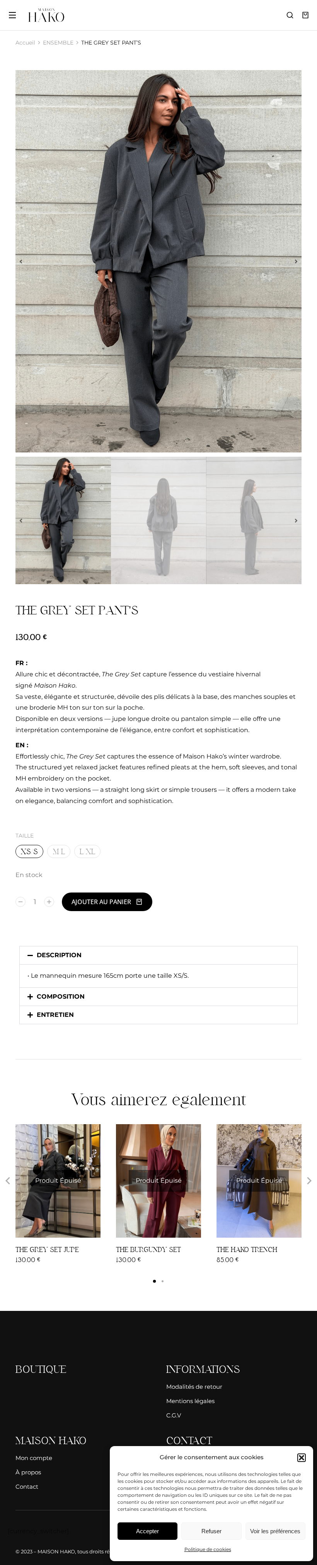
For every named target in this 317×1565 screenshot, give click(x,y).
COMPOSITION (61, 996)
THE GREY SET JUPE (47, 1249)
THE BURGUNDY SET (148, 1249)
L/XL (87, 851)
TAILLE (24, 835)
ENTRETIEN (55, 1014)
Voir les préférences (275, 1531)
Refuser (211, 1531)
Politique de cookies (207, 1549)
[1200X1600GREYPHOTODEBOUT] (158, 261)
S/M (151, 1229)
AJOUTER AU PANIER (101, 902)
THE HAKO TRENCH (246, 1249)
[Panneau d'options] (305, 15)
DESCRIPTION (59, 955)
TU (228, 1229)
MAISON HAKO (56, 1551)
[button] (301, 1458)
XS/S (29, 851)
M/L (59, 851)
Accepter (147, 1531)
